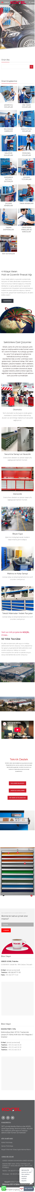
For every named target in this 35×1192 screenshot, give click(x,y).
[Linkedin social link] (12, 1113)
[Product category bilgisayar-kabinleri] (8, 121)
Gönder (6, 925)
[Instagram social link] (8, 1113)
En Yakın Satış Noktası (17, 793)
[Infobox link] (16, 404)
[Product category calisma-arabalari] (8, 196)
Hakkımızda (7, 301)
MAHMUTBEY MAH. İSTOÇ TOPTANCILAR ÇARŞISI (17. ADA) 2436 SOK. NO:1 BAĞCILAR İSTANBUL (17, 1162)
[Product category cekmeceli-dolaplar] (8, 97)
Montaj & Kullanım (17, 786)
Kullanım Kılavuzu (17, 778)
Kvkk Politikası (6, 1138)
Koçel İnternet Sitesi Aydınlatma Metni (16, 1144)
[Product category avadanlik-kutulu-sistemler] (8, 171)
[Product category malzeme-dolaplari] (8, 145)
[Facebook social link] (3, 1113)
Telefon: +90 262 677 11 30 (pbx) (12, 1167)
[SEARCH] (30, 67)
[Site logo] (18, 2)
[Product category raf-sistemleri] (8, 245)
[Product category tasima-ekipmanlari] (8, 220)
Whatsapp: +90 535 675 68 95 (11, 1171)
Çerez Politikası (7, 1141)
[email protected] (13, 965)
